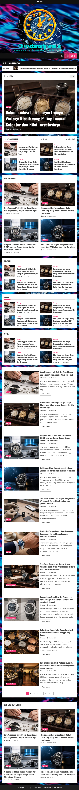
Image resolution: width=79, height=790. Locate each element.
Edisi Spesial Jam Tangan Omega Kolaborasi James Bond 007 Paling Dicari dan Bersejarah (46, 164)
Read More (46, 394)
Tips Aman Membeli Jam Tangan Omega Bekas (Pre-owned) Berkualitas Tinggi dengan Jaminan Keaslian (21, 510)
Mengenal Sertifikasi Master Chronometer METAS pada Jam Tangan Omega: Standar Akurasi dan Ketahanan (39, 115)
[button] (4, 56)
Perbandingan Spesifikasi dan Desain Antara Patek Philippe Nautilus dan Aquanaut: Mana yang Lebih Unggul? (21, 609)
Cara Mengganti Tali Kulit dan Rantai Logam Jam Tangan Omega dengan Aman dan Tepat (10, 149)
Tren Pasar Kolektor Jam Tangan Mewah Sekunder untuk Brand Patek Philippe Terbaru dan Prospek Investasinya (21, 576)
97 (45, 694)
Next (50, 694)
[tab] (11, 139)
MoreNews (47, 787)
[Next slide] (73, 76)
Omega (8, 101)
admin (9, 129)
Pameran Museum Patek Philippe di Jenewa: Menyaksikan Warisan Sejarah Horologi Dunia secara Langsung (21, 674)
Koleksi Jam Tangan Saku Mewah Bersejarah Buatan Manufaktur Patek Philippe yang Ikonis (21, 641)
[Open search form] (62, 56)
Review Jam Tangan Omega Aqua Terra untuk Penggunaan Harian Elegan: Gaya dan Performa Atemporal (21, 543)
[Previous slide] (71, 76)
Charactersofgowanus (39, 45)
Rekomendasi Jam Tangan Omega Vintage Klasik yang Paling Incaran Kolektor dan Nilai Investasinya (46, 149)
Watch (73, 56)
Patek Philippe (10, 585)
